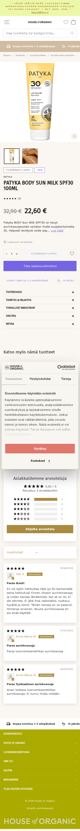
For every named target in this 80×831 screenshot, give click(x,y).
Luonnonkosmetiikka (16, 752)
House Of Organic (14, 743)
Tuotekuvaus (14, 292)
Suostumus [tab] (14, 379)
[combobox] (40, 33)
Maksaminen (10, 779)
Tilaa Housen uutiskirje (18, 788)
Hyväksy (40, 448)
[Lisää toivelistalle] (72, 253)
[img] (15, 568)
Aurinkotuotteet (38, 55)
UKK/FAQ (11, 315)
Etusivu (7, 55)
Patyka (7, 176)
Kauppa (7, 770)
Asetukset (38, 460)
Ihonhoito (20, 55)
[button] (22, 499)
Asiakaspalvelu (12, 733)
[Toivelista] (66, 22)
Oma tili (8, 761)
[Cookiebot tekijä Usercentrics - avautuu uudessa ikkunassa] (57, 367)
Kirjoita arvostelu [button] (40, 529)
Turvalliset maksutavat (20, 307)
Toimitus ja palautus (18, 300)
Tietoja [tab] (66, 379)
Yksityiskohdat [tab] (40, 379)
